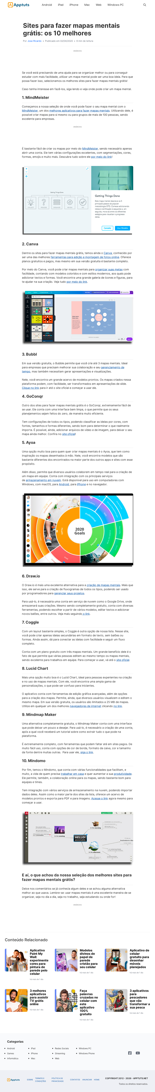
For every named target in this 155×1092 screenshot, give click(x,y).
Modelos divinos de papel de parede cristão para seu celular (89, 959)
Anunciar (87, 1080)
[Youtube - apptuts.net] (138, 1053)
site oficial (68, 434)
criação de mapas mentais (103, 585)
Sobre (30, 1080)
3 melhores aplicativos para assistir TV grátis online (39, 997)
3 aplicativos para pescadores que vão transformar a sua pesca (140, 999)
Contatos (75, 1080)
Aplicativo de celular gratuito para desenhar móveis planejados (139, 959)
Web (98, 4)
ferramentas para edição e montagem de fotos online (85, 257)
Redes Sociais (62, 1048)
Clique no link (30, 387)
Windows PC (115, 4)
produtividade (123, 773)
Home (96, 1080)
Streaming (60, 1053)
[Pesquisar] (144, 5)
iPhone (73, 4)
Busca (129, 5)
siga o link (86, 752)
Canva (108, 253)
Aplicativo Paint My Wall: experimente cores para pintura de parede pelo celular (39, 962)
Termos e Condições (40, 1079)
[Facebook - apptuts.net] (130, 1053)
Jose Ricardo (34, 40)
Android (47, 4)
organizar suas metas (109, 269)
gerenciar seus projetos (69, 593)
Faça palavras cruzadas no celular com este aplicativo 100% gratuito (89, 1002)
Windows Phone (87, 1053)
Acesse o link (99, 798)
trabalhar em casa (72, 773)
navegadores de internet (85, 706)
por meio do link (101, 156)
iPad (60, 4)
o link (86, 613)
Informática (12, 1058)
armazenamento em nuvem (43, 480)
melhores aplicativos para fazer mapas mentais (79, 110)
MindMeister (30, 110)
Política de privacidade (58, 1079)
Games (10, 1053)
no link (118, 706)
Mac (87, 4)
